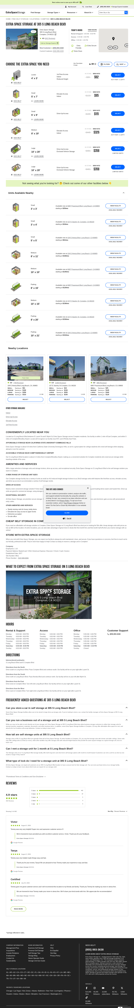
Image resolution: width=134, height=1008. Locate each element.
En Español (54, 950)
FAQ (51, 948)
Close (67, 513)
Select (118, 75)
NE (25, 975)
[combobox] (114, 12)
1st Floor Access (11, 425)
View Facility (115, 206)
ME (65, 972)
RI (65, 975)
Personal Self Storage (36, 950)
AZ (14, 972)
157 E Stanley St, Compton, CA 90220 (81, 222)
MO (22, 975)
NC (47, 975)
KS (54, 972)
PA (62, 975)
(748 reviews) (18, 383)
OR (58, 975)
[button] (67, 195)
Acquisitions (10, 950)
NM (40, 975)
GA (39, 972)
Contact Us (10, 958)
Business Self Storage (36, 948)
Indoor (8, 413)
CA (18, 972)
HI (42, 972)
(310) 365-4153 (58, 51)
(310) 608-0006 (23, 558)
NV (29, 975)
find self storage (20, 19)
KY (58, 972)
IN (51, 972)
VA (18, 978)
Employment (10, 956)
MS (18, 975)
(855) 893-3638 (115, 634)
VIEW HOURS (92, 30)
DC (32, 972)
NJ (36, 975)
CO (21, 972)
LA (61, 972)
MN (14, 975)
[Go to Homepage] (12, 12)
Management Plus (12, 948)
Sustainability (11, 961)
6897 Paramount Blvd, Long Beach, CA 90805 (84, 206)
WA (21, 978)
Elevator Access (11, 421)
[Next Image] (35, 38)
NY (44, 975)
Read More (18, 909)
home (8, 19)
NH (33, 975)
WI (25, 978)
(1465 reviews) (60, 383)
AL (7, 972)
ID (45, 972)
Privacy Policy (55, 956)
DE (29, 972)
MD (68, 972)
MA (7, 975)
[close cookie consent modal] (88, 488)
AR (11, 972)
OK (55, 975)
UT (14, 978)
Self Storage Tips (34, 953)
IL (48, 972)
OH (51, 975)
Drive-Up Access (12, 417)
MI (11, 975)
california (35, 19)
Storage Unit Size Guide (36, 961)
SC (68, 975)
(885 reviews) (102, 383)
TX (11, 978)
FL (36, 972)
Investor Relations (12, 953)
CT (25, 972)
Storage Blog (32, 956)
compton (45, 19)
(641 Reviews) (50, 38)
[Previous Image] (8, 38)
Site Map (53, 953)
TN (7, 978)
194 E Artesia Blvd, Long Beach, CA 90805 (82, 238)
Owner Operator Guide (36, 958)
